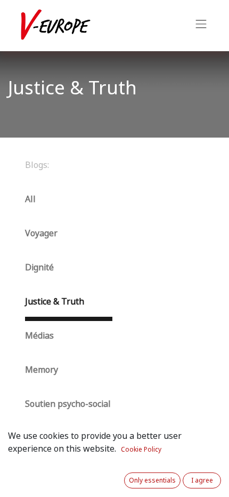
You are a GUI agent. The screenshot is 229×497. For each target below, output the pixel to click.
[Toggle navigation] (201, 25)
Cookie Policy (141, 449)
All (30, 199)
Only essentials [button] (152, 480)
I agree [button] (202, 480)
